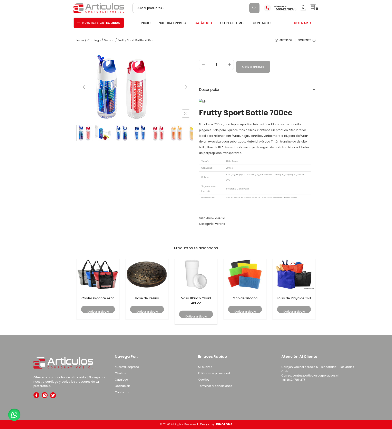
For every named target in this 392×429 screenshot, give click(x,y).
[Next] (186, 87)
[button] (14, 415)
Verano (109, 40)
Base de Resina (147, 298)
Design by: (216, 424)
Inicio (80, 40)
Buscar (254, 8)
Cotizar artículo (253, 67)
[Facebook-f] (36, 395)
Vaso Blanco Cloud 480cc (196, 300)
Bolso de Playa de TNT (294, 298)
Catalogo (94, 40)
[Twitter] (53, 395)
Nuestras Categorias (101, 23)
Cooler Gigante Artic (98, 298)
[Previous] (84, 87)
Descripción (209, 89)
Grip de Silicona (245, 298)
